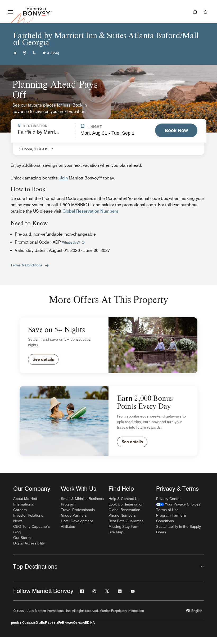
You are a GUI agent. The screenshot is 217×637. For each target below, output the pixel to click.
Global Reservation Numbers (90, 211)
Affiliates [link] (68, 526)
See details (43, 359)
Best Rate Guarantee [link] (126, 521)
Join (64, 178)
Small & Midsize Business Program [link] (82, 501)
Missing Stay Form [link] (123, 526)
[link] (178, 504)
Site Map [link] (115, 532)
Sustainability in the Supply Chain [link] (178, 529)
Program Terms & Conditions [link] (171, 518)
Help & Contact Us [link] (123, 499)
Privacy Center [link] (168, 499)
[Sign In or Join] (205, 11)
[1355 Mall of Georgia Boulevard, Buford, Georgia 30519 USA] (24, 53)
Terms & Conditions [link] (27, 265)
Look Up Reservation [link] (125, 504)
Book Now (176, 130)
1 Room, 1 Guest (33, 149)
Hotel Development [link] (77, 521)
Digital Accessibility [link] (29, 543)
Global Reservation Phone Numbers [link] (124, 512)
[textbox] (45, 134)
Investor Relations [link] (28, 515)
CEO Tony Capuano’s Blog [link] (31, 529)
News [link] (17, 521)
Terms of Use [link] (167, 510)
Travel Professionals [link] (78, 510)
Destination (48, 126)
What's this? (71, 242)
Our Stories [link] (22, 537)
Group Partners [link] (74, 515)
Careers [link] (20, 510)
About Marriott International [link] (25, 501)
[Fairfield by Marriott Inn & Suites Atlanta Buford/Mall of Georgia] (15, 53)
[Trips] (195, 11)
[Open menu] (10, 11)
